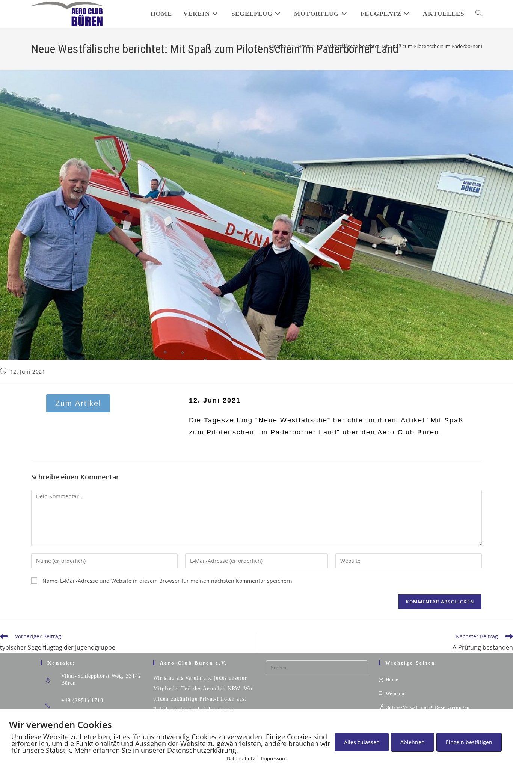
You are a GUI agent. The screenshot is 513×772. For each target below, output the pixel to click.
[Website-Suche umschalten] (478, 14)
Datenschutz (241, 758)
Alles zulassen (362, 742)
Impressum (274, 758)
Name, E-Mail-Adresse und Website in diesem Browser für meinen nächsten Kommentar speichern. (168, 580)
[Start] (258, 46)
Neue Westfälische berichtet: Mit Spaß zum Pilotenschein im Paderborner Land (404, 46)
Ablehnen (412, 742)
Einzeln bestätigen (469, 742)
